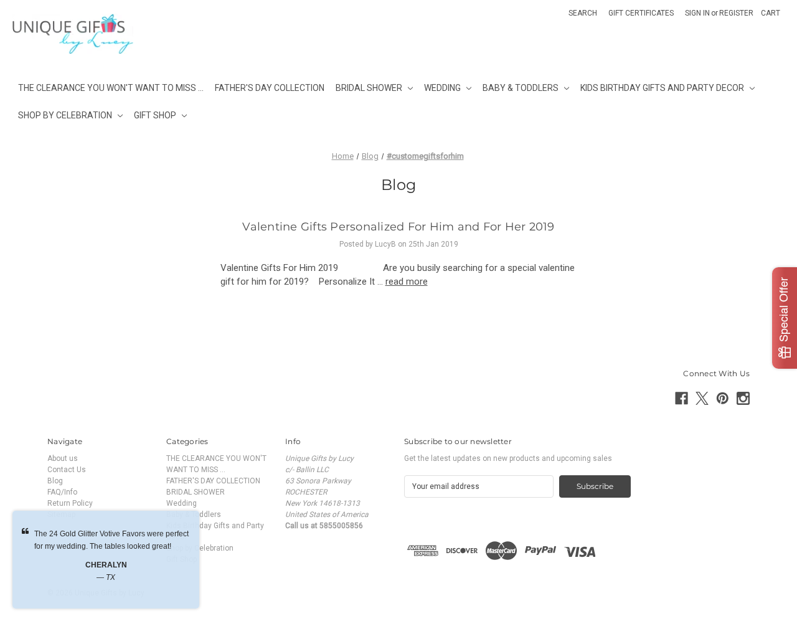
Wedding (442, 88)
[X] (702, 398)
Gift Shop (155, 115)
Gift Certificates (641, 13)
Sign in (697, 13)
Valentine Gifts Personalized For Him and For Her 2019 (398, 227)
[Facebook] (681, 398)
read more (406, 281)
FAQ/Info (62, 492)
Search (582, 13)
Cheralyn (106, 565)
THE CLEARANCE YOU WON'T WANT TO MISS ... (111, 88)
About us (62, 458)
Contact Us (66, 469)
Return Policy (70, 503)
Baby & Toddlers (521, 88)
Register (736, 13)
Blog (55, 480)
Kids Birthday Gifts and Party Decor (662, 88)
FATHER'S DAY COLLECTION (269, 88)
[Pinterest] (722, 398)
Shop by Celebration (65, 115)
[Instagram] (743, 398)
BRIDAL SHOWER (369, 88)
